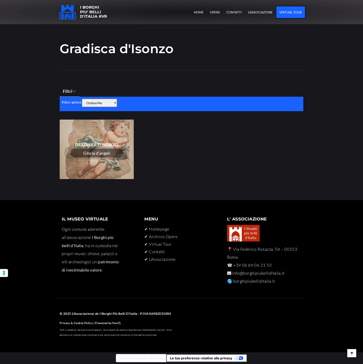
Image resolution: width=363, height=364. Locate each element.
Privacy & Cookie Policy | (77, 323)
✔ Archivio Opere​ (161, 236)
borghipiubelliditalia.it (254, 281)
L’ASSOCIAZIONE (260, 12)
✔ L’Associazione (159, 259)
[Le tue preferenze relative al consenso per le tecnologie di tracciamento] (4, 273)
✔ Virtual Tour (158, 244)
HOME (199, 12)
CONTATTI (234, 12)
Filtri (67, 91)
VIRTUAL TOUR (290, 12)
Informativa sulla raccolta (141, 358)
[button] (69, 91)
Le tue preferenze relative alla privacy (201, 358)
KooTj (116, 323)
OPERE (215, 12)
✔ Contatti (154, 251)
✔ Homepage (156, 229)
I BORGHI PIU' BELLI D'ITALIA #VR (93, 12)
